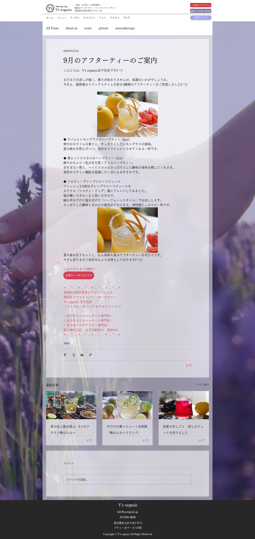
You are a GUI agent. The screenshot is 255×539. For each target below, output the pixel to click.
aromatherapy (125, 28)
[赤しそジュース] (184, 405)
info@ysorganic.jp (127, 512)
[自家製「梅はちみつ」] (71, 405)
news (88, 28)
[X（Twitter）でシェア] (73, 354)
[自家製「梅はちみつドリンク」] (128, 405)
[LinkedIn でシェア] (82, 354)
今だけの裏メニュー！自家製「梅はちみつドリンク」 (127, 429)
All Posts (52, 28)
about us (71, 28)
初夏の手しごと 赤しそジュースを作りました (183, 429)
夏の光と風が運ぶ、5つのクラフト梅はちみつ (70, 429)
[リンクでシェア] (90, 354)
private (103, 28)
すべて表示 (203, 384)
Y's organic (128, 505)
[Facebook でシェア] (65, 354)
